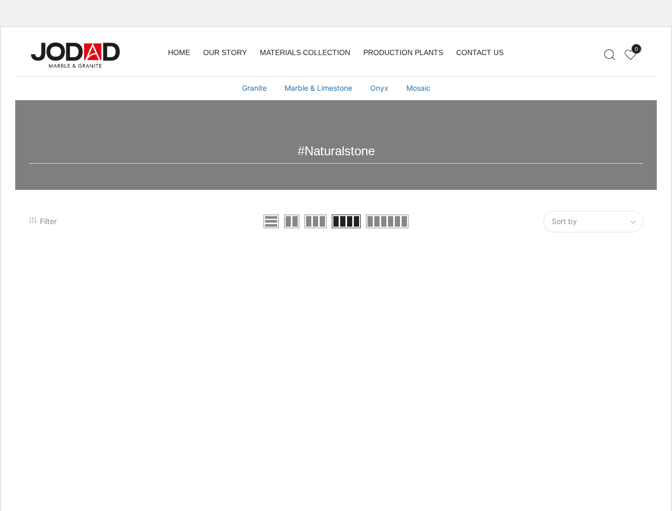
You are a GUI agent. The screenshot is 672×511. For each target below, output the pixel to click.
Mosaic (418, 87)
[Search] (609, 55)
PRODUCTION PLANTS (403, 52)
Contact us (479, 52)
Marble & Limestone (318, 87)
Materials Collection (305, 52)
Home (179, 52)
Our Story (225, 52)
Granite (254, 87)
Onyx (379, 87)
